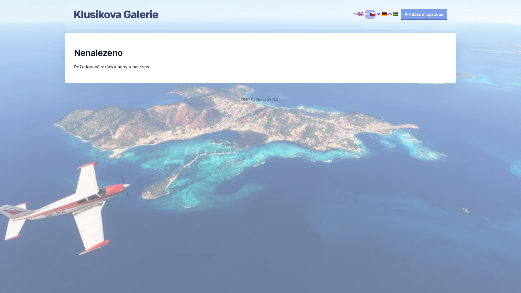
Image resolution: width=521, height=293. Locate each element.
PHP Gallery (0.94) (260, 99)
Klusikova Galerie (116, 14)
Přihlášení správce (424, 14)
